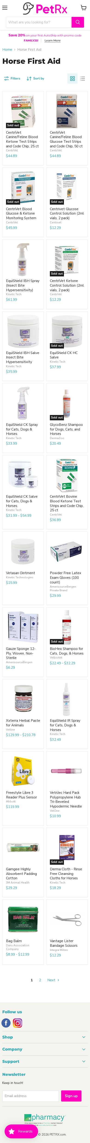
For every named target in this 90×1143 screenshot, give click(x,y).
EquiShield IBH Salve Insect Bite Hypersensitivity (22, 357)
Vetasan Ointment (20, 573)
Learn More (53, 40)
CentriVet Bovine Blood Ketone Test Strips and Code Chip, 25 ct (67, 503)
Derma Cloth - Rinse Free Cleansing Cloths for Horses (66, 873)
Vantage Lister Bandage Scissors (64, 943)
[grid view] (72, 78)
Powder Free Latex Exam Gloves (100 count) (65, 577)
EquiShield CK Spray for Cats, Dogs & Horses (22, 429)
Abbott (10, 801)
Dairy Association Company (17, 947)
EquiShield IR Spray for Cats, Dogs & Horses (65, 725)
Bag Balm (14, 941)
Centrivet (55, 222)
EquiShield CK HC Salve (64, 355)
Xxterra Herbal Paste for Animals (23, 723)
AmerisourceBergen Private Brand (63, 588)
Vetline (10, 729)
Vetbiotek (56, 657)
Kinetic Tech (13, 294)
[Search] (78, 22)
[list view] (83, 78)
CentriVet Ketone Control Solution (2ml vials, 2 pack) (67, 285)
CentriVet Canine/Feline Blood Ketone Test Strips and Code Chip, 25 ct (22, 139)
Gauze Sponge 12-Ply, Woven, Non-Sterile (21, 653)
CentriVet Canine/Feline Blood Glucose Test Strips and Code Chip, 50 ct (66, 139)
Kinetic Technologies (19, 577)
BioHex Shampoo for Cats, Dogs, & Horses (67, 651)
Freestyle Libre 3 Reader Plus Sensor (21, 795)
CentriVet (12, 150)
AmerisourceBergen (19, 662)
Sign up (71, 1096)
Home (7, 50)
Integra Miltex (59, 950)
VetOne (55, 811)
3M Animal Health (18, 882)
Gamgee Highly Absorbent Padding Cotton (21, 873)
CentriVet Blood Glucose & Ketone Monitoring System (21, 213)
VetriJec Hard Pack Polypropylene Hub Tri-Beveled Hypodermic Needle (66, 799)
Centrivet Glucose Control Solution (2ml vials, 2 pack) (67, 213)
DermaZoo (57, 438)
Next (51, 980)
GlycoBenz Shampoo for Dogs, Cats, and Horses (66, 429)
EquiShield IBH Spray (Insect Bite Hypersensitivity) (22, 285)
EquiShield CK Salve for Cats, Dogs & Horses (22, 501)
